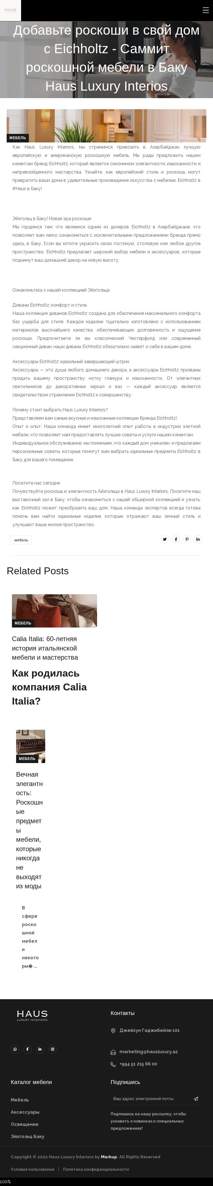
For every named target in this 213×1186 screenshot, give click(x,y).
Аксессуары (25, 1112)
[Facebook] (176, 539)
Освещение (25, 1124)
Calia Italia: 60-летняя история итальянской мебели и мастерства (45, 648)
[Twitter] (165, 539)
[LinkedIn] (198, 539)
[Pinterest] (187, 539)
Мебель (17, 138)
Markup (109, 1156)
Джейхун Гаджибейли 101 (150, 1030)
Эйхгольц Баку (27, 1136)
